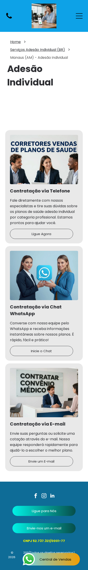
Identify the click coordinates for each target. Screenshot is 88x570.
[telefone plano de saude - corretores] (9, 18)
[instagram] (44, 496)
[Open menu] (79, 16)
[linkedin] (52, 496)
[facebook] (35, 496)
